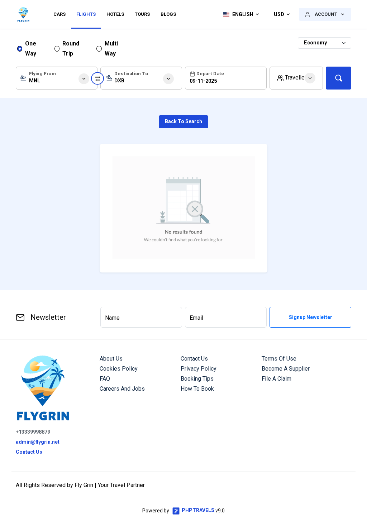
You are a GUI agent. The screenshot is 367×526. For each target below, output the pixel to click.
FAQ (105, 378)
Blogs (168, 14)
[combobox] (56, 78)
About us (111, 358)
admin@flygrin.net (37, 442)
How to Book (197, 388)
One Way (30, 48)
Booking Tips (197, 378)
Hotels (115, 14)
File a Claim (276, 378)
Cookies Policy (119, 368)
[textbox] (56, 79)
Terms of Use (279, 358)
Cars (59, 14)
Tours (142, 14)
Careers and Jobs (122, 388)
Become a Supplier (286, 368)
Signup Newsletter (310, 317)
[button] (239, 14)
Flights (86, 14)
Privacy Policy (198, 368)
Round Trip (70, 48)
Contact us (194, 358)
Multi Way (111, 48)
